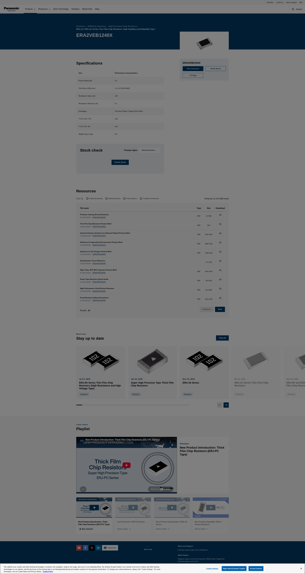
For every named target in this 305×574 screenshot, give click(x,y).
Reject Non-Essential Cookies (234, 568)
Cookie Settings (212, 568)
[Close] (301, 568)
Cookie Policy (48, 571)
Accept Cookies (256, 568)
